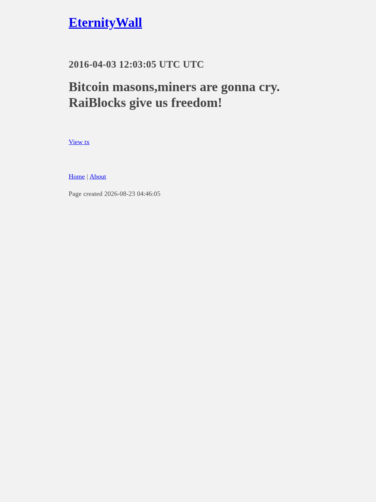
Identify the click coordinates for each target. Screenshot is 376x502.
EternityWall (105, 22)
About (98, 176)
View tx (79, 142)
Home (77, 176)
